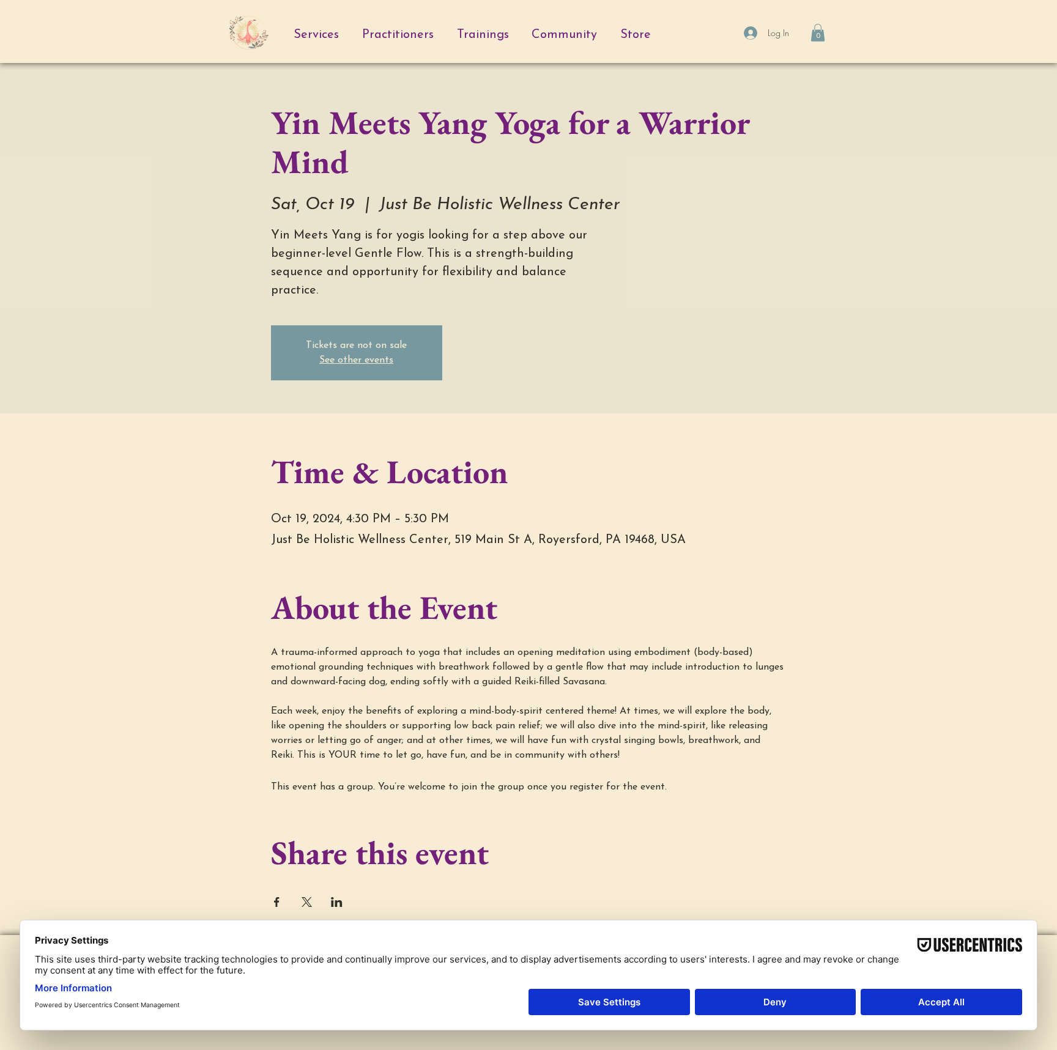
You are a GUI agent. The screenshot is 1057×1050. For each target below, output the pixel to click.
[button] (817, 33)
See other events (356, 360)
